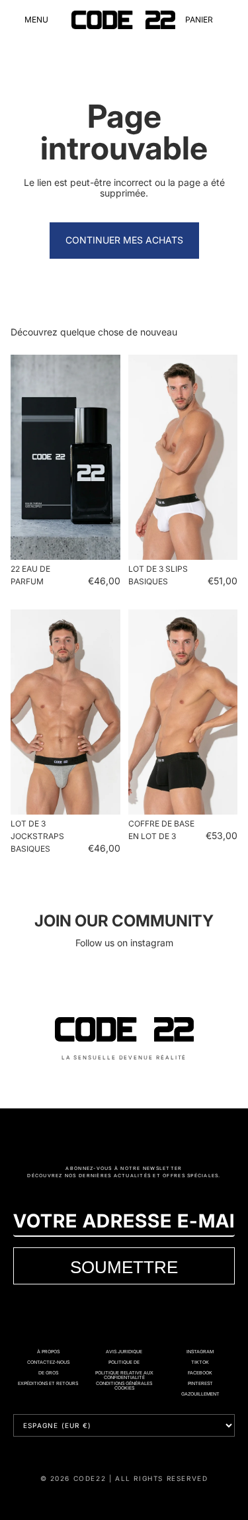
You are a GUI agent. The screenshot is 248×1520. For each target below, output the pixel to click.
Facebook (200, 1373)
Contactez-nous (48, 1362)
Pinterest (200, 1383)
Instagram (200, 1352)
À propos (48, 1352)
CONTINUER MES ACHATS (124, 240)
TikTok (200, 1362)
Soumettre (123, 1267)
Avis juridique (124, 1352)
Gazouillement (200, 1394)
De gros (48, 1373)
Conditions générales (124, 1383)
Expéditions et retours (48, 1383)
